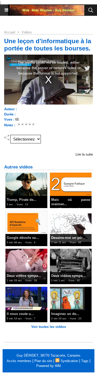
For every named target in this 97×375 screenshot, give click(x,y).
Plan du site (43, 361)
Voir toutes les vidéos (48, 327)
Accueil (9, 32)
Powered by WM (48, 366)
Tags (84, 361)
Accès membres (19, 361)
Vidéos (26, 32)
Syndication (69, 361)
